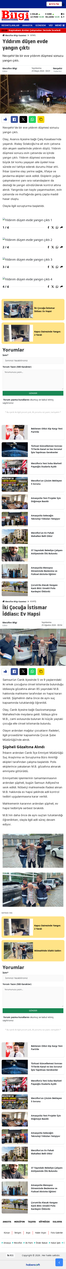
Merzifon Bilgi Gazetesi (15, 35)
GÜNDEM (40, 25)
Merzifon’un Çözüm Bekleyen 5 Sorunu (46, 482)
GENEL (33, 35)
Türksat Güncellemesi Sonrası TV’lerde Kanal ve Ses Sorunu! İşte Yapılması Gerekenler (46, 449)
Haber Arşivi (40, 1232)
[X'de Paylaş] (23, 119)
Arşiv (28, 1232)
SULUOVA (57, 1221)
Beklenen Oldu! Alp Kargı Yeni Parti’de (46, 430)
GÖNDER (33, 393)
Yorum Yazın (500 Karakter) (17, 366)
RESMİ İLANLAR (10, 25)
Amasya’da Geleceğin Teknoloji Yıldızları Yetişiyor (45, 517)
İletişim (17, 1232)
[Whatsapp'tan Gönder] (32, 119)
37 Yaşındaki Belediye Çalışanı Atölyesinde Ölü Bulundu (46, 552)
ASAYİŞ (33, 601)
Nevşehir (57, 68)
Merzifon (17, 1242)
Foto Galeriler (57, 1232)
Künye (7, 1232)
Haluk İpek (54, 1242)
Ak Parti (28, 1242)
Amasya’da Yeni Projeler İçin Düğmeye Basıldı (46, 500)
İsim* (5, 355)
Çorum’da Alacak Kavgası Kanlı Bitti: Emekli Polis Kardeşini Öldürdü (44, 588)
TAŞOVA (32, 1221)
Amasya (6, 1242)
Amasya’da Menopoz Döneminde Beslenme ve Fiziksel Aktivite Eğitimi (44, 571)
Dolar (35, 14)
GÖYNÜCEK (44, 1221)
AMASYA (27, 25)
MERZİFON (19, 1221)
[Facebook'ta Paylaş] (14, 119)
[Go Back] (59, 1262)
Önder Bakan (41, 1242)
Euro (49, 14)
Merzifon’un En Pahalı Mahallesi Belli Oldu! (42, 534)
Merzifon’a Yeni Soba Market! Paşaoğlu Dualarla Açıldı (46, 465)
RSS (11, 1255)
